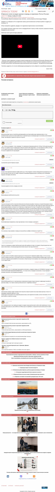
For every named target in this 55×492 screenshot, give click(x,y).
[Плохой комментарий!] (53, 130)
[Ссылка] (11, 110)
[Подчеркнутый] (6, 110)
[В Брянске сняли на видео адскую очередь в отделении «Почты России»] (27, 17)
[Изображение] (9, 110)
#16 (11, 218)
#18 (11, 191)
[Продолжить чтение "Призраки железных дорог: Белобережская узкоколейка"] (27, 403)
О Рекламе (4, 485)
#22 (11, 142)
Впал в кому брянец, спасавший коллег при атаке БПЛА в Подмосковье (27, 358)
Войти (9, 8)
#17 (11, 200)
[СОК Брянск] (27, 3)
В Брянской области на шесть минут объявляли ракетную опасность (29, 374)
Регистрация (4, 8)
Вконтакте (8, 476)
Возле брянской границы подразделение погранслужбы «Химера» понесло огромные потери (27, 354)
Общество (4, 16)
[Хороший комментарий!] (51, 130)
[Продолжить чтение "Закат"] (27, 387)
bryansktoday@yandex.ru (33, 71)
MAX (21, 476)
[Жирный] (3, 110)
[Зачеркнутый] (8, 110)
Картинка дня (6, 379)
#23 (11, 130)
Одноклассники (34, 476)
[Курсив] (4, 110)
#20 (11, 167)
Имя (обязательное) (6, 104)
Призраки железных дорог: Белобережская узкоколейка (27, 410)
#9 (11, 301)
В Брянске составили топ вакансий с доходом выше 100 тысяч (29, 376)
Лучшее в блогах (7, 415)
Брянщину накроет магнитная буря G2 (29, 367)
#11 (11, 277)
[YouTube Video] (14, 110)
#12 (11, 265)
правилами (25, 102)
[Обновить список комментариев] (10, 128)
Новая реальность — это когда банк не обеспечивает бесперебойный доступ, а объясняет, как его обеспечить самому (27, 433)
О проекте (10, 485)
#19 (11, 179)
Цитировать (50, 139)
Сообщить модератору (40, 139)
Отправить (49, 121)
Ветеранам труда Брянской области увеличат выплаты (28, 372)
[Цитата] (13, 110)
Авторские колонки (7, 396)
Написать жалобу (19, 485)
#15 (11, 227)
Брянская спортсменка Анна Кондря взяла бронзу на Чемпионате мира (29, 365)
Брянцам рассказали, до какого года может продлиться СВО (27, 356)
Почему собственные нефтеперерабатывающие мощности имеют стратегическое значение (27, 472)
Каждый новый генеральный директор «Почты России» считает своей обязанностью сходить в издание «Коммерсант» (27, 453)
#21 (11, 155)
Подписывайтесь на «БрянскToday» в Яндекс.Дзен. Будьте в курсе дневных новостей (26, 75)
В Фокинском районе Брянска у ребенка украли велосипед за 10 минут (29, 369)
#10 (11, 287)
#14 (11, 236)
